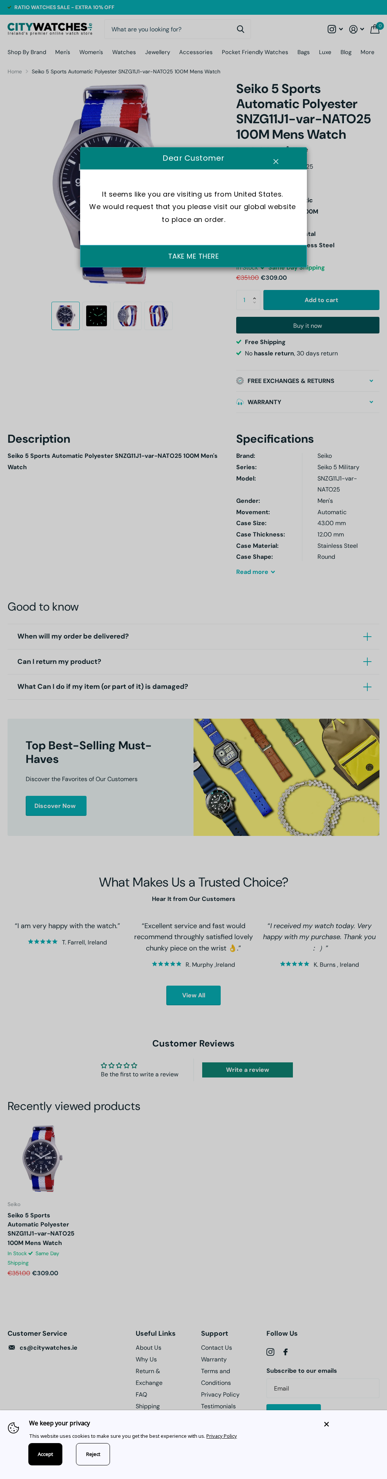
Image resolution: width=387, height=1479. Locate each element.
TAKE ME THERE (193, 256)
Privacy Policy (221, 1435)
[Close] (350, 1424)
